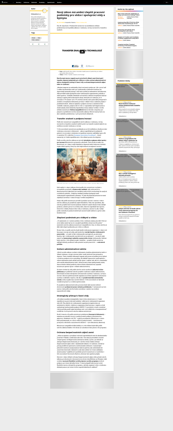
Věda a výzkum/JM (81, 22)
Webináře (34, 2)
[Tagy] (131, 116)
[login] (170, 2)
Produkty (42, 2)
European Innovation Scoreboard (85, 135)
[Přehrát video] (82, 51)
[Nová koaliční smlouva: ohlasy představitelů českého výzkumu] (129, 101)
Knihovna (26, 2)
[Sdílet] (138, 116)
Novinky (19, 2)
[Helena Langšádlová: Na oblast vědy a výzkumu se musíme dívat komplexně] (129, 136)
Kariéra (59, 2)
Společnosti (51, 2)
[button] (33, 44)
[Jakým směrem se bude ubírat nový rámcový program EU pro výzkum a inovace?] (129, 206)
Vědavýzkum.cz (36, 14)
